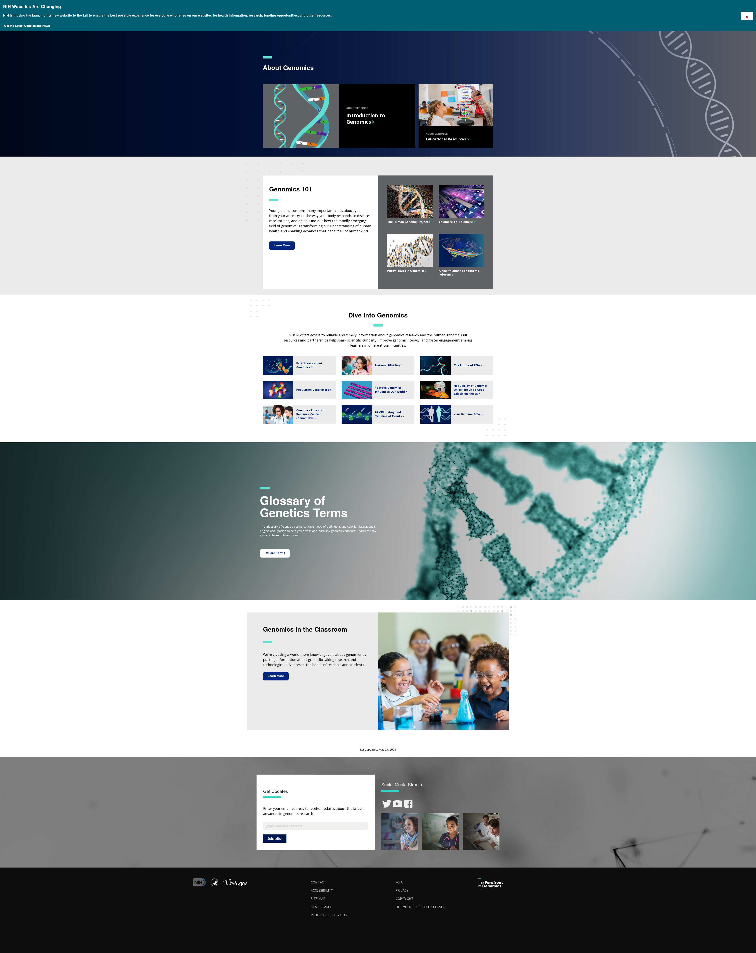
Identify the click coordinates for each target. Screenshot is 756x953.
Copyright (404, 898)
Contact (318, 882)
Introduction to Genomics (365, 118)
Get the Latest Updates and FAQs (27, 25)
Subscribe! (274, 838)
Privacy (402, 890)
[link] (386, 803)
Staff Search (322, 907)
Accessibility (322, 890)
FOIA (399, 882)
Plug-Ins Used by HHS (329, 915)
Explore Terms (275, 553)
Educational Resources (446, 139)
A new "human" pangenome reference (459, 272)
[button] (235, 885)
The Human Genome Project (407, 222)
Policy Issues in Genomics (405, 271)
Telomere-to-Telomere (455, 222)
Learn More (282, 245)
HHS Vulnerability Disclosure (421, 907)
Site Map (318, 898)
